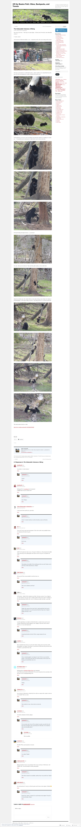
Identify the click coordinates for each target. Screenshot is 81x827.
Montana (34, 22)
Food (63, 81)
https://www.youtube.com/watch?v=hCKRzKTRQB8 (24, 427)
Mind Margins (20, 572)
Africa (62, 79)
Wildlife (38, 22)
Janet (18, 548)
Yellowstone (43, 22)
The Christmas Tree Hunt (59, 41)
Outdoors (29, 455)
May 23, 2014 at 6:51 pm (21, 527)
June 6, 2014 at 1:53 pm (21, 762)
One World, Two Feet (59, 110)
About (18, 22)
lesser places (58, 120)
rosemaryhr (19, 740)
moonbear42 (19, 465)
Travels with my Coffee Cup (60, 57)
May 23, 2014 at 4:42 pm (21, 466)
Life (66, 83)
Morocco (64, 84)
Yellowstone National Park (20, 457)
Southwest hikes (49, 22)
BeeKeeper (19, 618)
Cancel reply (32, 804)
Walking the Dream (59, 106)
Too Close (57, 43)
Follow (57, 74)
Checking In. (58, 121)
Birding (27, 22)
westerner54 (25, 30)
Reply (18, 470)
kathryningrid (20, 782)
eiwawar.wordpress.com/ (59, 109)
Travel (59, 90)
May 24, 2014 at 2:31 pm (26, 654)
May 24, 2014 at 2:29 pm (26, 631)
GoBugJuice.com (58, 105)
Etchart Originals (58, 108)
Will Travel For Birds (59, 101)
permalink (30, 457)
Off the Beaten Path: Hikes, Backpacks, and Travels (31, 5)
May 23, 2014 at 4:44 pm (21, 486)
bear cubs (43, 455)
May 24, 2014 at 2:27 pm (26, 583)
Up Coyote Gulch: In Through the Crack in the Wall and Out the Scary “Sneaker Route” (61, 45)
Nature (26, 455)
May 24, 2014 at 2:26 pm (26, 561)
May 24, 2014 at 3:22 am (21, 642)
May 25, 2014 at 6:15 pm (28, 733)
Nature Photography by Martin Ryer (24, 506)
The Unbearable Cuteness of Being (24, 29)
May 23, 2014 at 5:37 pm (21, 507)
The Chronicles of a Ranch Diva (60, 116)
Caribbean (60, 81)
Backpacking (22, 22)
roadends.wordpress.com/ (60, 119)
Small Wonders (58, 47)
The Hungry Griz (58, 36)
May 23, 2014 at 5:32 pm (26, 475)
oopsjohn (19, 641)
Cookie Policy (21, 825)
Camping (57, 81)
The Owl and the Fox (59, 37)
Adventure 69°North (59, 111)
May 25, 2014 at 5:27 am (21, 712)
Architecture (64, 79)
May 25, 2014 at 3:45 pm (26, 721)
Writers (56, 91)
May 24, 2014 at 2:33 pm (26, 680)
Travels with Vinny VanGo (60, 100)
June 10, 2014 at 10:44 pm (26, 793)
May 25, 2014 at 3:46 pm (26, 751)
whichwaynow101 (20, 761)
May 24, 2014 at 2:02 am (21, 619)
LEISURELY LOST (59, 112)
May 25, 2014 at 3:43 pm (26, 701)
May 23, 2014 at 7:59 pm (21, 593)
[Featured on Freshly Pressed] (61, 31)
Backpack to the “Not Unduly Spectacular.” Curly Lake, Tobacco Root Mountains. (61, 53)
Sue (18, 526)
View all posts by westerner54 (26, 452)
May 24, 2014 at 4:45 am (21, 667)
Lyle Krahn (19, 711)
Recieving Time (58, 107)
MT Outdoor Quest (21, 666)
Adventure (57, 79)
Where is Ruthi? (58, 122)
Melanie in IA (20, 689)
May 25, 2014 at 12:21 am (21, 690)
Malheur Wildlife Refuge (59, 40)
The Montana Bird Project (60, 42)
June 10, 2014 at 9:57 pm (21, 783)
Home (15, 22)
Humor (63, 83)
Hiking (31, 22)
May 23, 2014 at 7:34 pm (21, 549)
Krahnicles (57, 104)
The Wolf (16, 26)
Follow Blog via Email (59, 66)
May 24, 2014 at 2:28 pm (26, 605)
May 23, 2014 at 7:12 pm (26, 538)
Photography (58, 88)
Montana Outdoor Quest (28, 670)
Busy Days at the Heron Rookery (61, 34)
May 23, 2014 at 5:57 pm (26, 517)
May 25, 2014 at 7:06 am (21, 742)
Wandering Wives (58, 113)
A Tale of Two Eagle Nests (47, 26)
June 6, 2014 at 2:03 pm (25, 773)
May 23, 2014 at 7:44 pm (21, 573)
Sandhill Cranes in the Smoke (60, 48)
